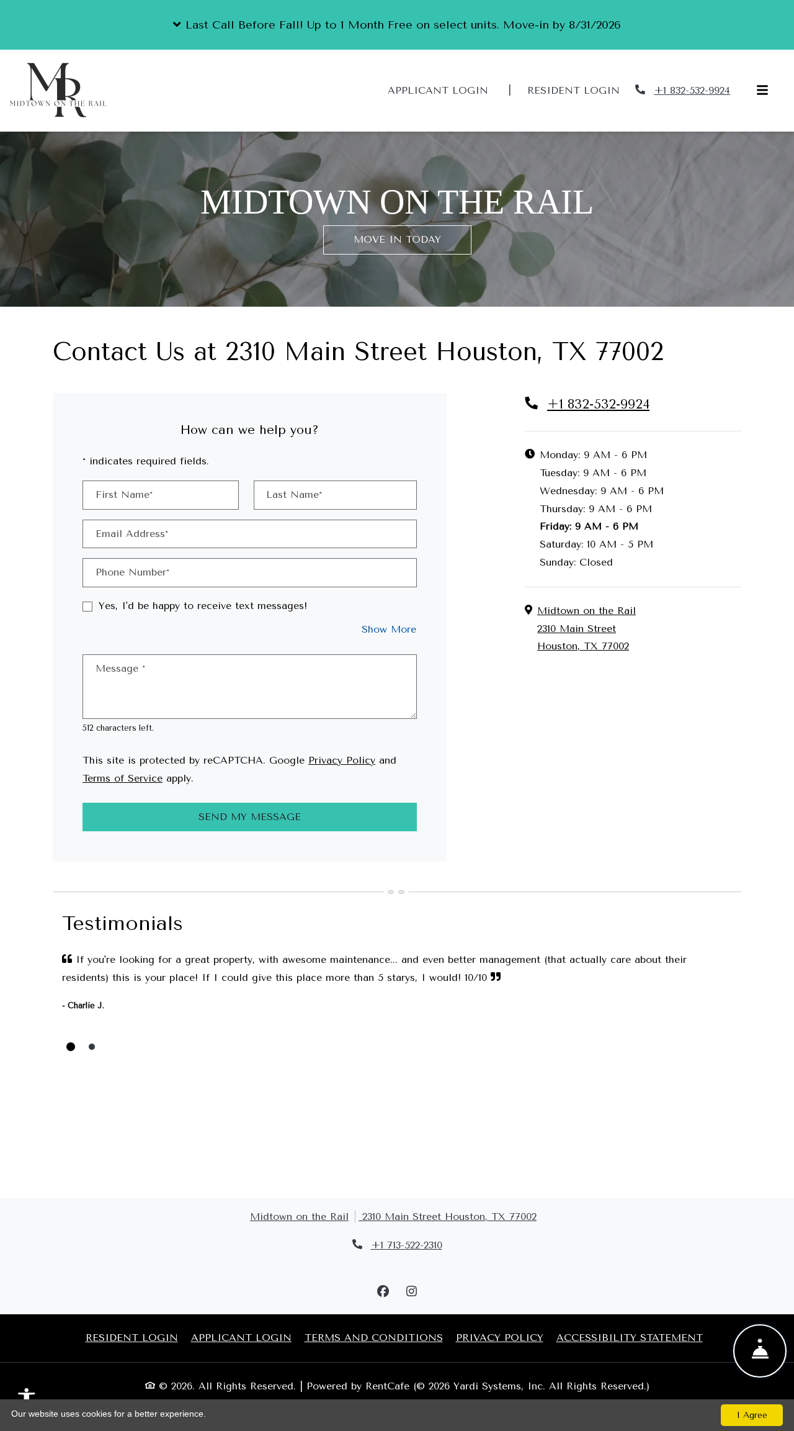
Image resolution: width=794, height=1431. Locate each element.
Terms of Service (123, 778)
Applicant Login (445, 90)
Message (120, 668)
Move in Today (397, 239)
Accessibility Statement (629, 1337)
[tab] (71, 1047)
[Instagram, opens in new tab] (411, 1292)
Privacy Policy (341, 760)
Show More (389, 629)
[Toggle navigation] (762, 91)
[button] (397, 25)
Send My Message (249, 817)
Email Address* (132, 533)
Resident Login (580, 90)
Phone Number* (132, 572)
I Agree (752, 1415)
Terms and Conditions (374, 1337)
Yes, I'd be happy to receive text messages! (203, 606)
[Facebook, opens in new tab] (382, 1292)
